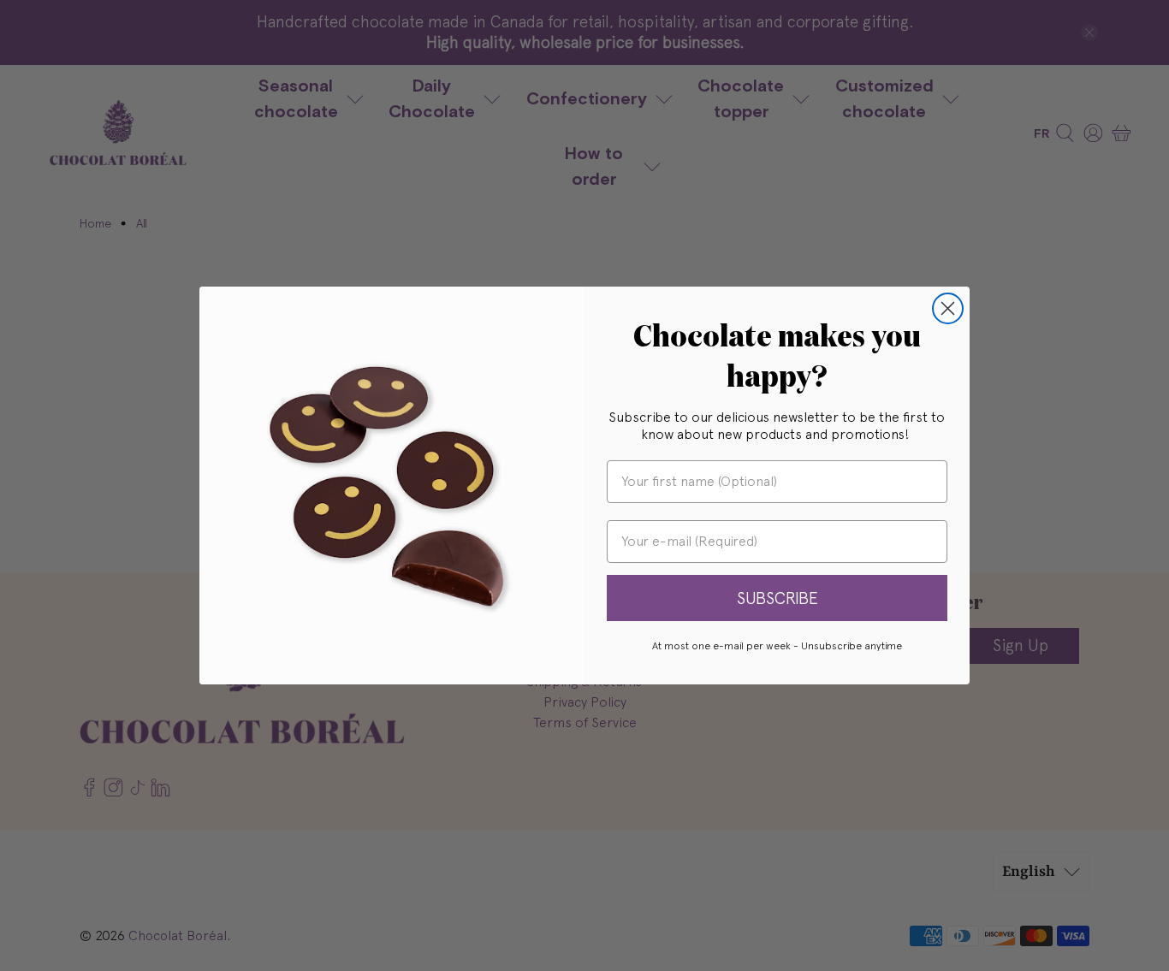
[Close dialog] (948, 308)
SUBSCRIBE (777, 598)
